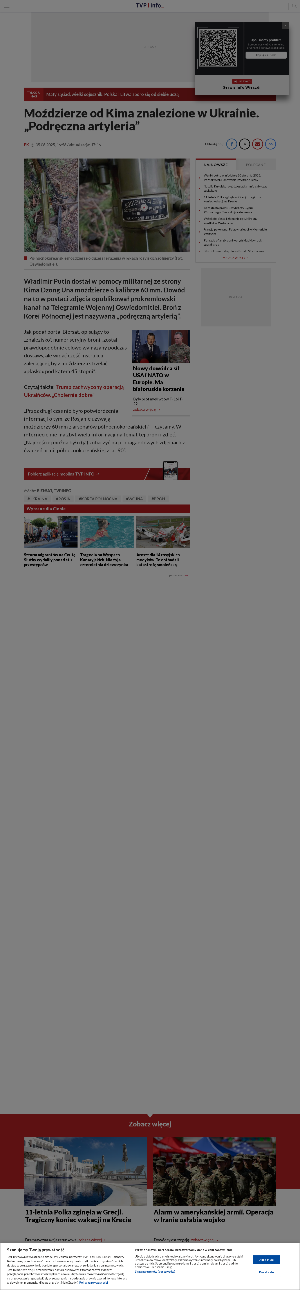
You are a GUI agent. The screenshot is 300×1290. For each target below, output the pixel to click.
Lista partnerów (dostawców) (155, 1271)
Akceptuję (266, 1259)
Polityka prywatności (93, 1282)
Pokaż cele (266, 1272)
